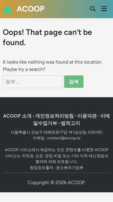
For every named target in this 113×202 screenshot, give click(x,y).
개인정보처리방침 (54, 116)
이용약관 (87, 116)
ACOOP (31, 9)
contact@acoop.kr (63, 138)
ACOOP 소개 (17, 116)
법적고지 (70, 123)
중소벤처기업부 (69, 167)
